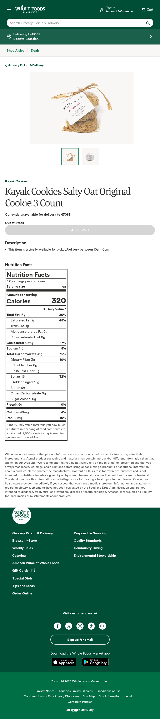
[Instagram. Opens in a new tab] (80, 626)
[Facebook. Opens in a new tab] (57, 626)
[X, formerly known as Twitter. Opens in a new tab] (68, 626)
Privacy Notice (45, 691)
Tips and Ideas (23, 585)
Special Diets (22, 578)
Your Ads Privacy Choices (75, 691)
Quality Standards (88, 540)
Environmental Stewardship (95, 555)
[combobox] (73, 22)
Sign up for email (80, 639)
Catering (19, 555)
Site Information (109, 696)
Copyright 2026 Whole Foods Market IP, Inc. (80, 681)
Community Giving (88, 548)
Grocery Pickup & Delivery (32, 533)
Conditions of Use (108, 691)
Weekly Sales (22, 548)
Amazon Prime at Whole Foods (35, 563)
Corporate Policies (80, 702)
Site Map (89, 696)
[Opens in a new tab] (64, 662)
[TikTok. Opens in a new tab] (91, 626)
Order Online (22, 593)
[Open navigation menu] (9, 9)
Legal (128, 696)
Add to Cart (80, 230)
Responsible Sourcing (90, 533)
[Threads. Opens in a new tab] (102, 626)
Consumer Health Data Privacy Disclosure (51, 696)
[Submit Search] (148, 22)
